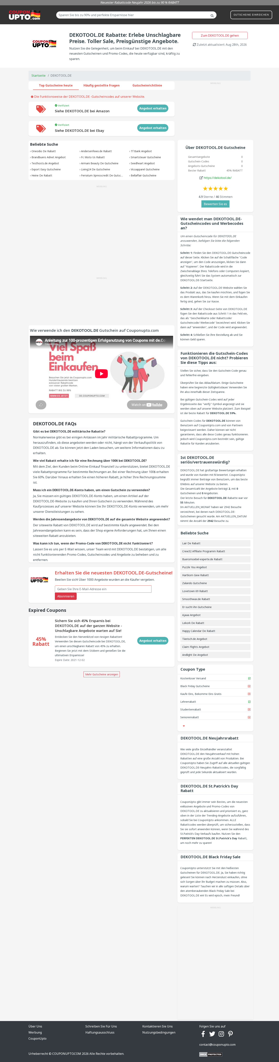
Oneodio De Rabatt (44, 151)
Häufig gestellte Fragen (102, 85)
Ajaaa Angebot (191, 615)
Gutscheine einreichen (251, 14)
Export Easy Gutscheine (46, 169)
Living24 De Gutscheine (95, 169)
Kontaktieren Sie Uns (157, 1026)
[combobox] (136, 15)
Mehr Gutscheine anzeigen (101, 674)
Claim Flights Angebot (195, 647)
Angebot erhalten (152, 108)
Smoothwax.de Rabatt (196, 599)
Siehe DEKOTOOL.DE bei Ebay (79, 130)
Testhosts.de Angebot (45, 163)
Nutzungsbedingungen (158, 1032)
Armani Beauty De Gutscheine (99, 163)
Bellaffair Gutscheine (143, 175)
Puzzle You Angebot (194, 567)
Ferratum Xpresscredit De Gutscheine (104, 175)
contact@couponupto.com (217, 1044)
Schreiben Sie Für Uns (101, 1026)
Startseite (39, 75)
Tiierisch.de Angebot (194, 639)
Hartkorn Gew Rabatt (195, 575)
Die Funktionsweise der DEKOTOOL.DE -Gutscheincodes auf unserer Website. (89, 96)
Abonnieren (65, 596)
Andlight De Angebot (195, 655)
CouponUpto (37, 1038)
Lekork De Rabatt (193, 623)
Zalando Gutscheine (194, 583)
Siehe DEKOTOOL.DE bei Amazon (82, 111)
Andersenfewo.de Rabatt (96, 151)
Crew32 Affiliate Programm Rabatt (203, 551)
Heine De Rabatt (42, 175)
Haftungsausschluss (99, 1032)
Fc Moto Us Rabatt (93, 157)
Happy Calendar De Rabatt (198, 631)
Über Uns (35, 1026)
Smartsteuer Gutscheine (146, 157)
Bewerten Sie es (215, 204)
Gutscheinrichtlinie (147, 85)
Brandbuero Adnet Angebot (49, 157)
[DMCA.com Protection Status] (210, 1054)
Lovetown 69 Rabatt (195, 591)
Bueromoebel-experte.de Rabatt (202, 559)
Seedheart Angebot (143, 163)
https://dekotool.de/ (218, 178)
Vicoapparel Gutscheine (145, 169)
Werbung (35, 1032)
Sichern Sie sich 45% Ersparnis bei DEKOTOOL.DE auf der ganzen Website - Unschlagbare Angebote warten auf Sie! (88, 625)
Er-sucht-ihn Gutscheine (197, 607)
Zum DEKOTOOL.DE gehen (220, 35)
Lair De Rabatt (191, 543)
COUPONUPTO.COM (66, 1054)
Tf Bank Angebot (141, 151)
